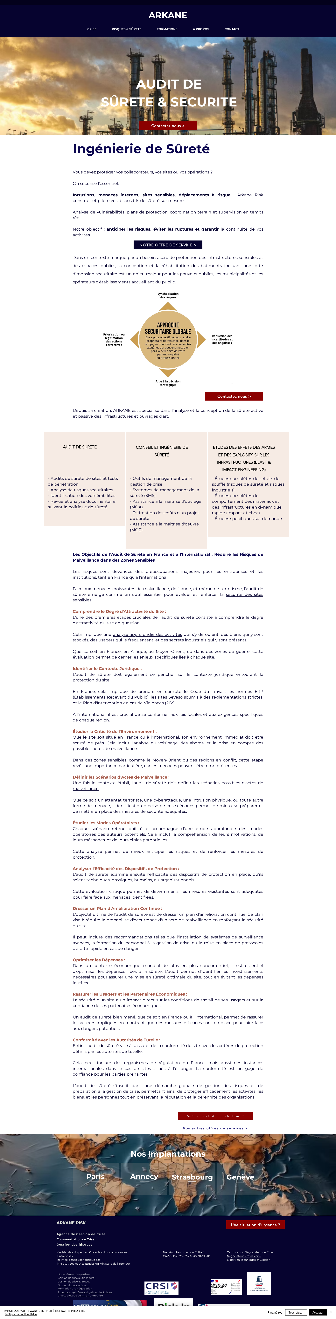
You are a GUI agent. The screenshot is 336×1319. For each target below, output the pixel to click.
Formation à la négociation (75, 1288)
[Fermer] (331, 1312)
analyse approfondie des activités (147, 634)
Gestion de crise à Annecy (74, 1281)
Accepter (317, 1312)
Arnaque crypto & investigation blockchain (85, 1292)
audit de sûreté (96, 1017)
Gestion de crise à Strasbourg (76, 1277)
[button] (96, 29)
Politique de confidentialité (21, 1314)
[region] (84, 479)
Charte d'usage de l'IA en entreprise (80, 1295)
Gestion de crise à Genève (74, 1285)
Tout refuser (296, 1312)
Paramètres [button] (275, 1312)
